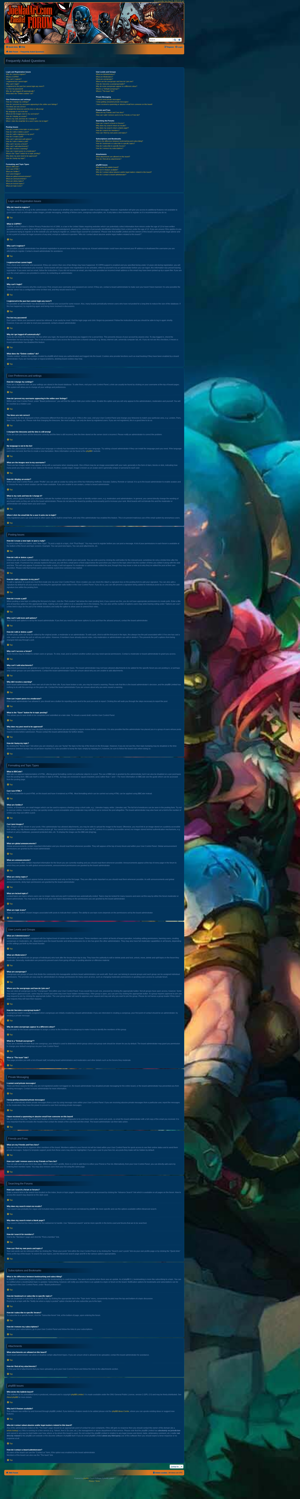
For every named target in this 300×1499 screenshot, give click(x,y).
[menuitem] (22, 47)
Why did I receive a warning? (17, 149)
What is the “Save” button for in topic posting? (23, 153)
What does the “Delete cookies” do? (19, 93)
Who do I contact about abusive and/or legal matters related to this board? (124, 172)
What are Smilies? (13, 171)
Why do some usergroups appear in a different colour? (116, 86)
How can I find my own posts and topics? (111, 133)
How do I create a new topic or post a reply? (22, 129)
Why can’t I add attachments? (17, 146)
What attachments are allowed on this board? (113, 157)
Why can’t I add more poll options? (19, 139)
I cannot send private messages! (108, 99)
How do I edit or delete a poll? (17, 141)
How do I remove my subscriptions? (109, 148)
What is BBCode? (12, 167)
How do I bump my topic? (15, 158)
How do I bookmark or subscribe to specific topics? (115, 143)
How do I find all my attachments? (108, 159)
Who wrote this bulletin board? (107, 167)
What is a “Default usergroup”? (107, 89)
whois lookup (12, 1430)
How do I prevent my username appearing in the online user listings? (32, 104)
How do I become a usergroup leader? (110, 84)
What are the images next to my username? (22, 114)
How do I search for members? (108, 130)
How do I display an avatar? (16, 116)
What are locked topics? (15, 183)
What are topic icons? (14, 186)
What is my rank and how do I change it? (21, 119)
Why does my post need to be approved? (21, 156)
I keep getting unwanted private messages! (112, 102)
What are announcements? (16, 179)
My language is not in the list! (17, 111)
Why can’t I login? (12, 84)
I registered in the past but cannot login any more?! (25, 86)
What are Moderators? (104, 77)
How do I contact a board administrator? (111, 175)
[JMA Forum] (30, 16)
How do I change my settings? (17, 102)
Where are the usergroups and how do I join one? (114, 81)
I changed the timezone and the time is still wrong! (24, 109)
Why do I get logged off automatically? (20, 91)
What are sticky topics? (15, 181)
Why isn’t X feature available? (107, 170)
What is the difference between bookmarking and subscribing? (119, 141)
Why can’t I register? (14, 79)
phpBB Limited (77, 1394)
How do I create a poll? (14, 136)
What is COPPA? (12, 77)
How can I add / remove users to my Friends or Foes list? (118, 115)
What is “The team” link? (105, 91)
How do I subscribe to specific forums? (110, 146)
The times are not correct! (16, 107)
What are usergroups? (104, 79)
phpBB (89, 451)
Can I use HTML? (12, 169)
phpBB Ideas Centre (120, 1411)
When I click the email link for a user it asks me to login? (27, 121)
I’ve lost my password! (14, 89)
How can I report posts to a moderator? (21, 151)
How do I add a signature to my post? (20, 134)
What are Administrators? (105, 74)
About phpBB (12, 1397)
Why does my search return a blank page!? (112, 128)
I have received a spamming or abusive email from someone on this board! (124, 104)
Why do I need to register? (16, 74)
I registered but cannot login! (16, 81)
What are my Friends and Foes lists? (110, 112)
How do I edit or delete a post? (17, 132)
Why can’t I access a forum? (17, 144)
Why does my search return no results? (111, 126)
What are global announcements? (18, 176)
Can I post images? (13, 174)
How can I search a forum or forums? (110, 123)
